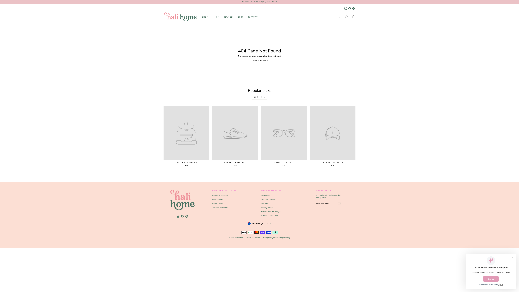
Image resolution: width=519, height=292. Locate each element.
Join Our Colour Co (269, 200)
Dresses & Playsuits (220, 196)
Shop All (259, 97)
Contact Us (265, 196)
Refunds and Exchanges (271, 211)
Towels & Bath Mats (220, 207)
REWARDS (229, 17)
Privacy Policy (266, 207)
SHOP (205, 17)
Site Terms (265, 204)
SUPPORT (253, 17)
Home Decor (217, 204)
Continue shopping (259, 60)
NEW (217, 17)
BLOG (241, 17)
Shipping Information (269, 215)
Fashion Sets (217, 200)
